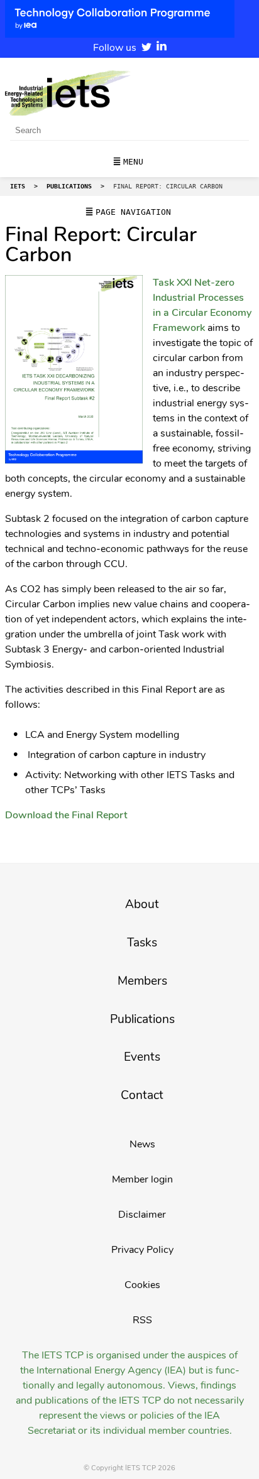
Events (142, 1057)
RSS (142, 1320)
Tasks (142, 943)
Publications (142, 1019)
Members (142, 981)
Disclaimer (142, 1215)
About (142, 904)
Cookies (142, 1285)
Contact (142, 1095)
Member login (142, 1179)
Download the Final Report (66, 815)
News (142, 1144)
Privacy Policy (142, 1250)
